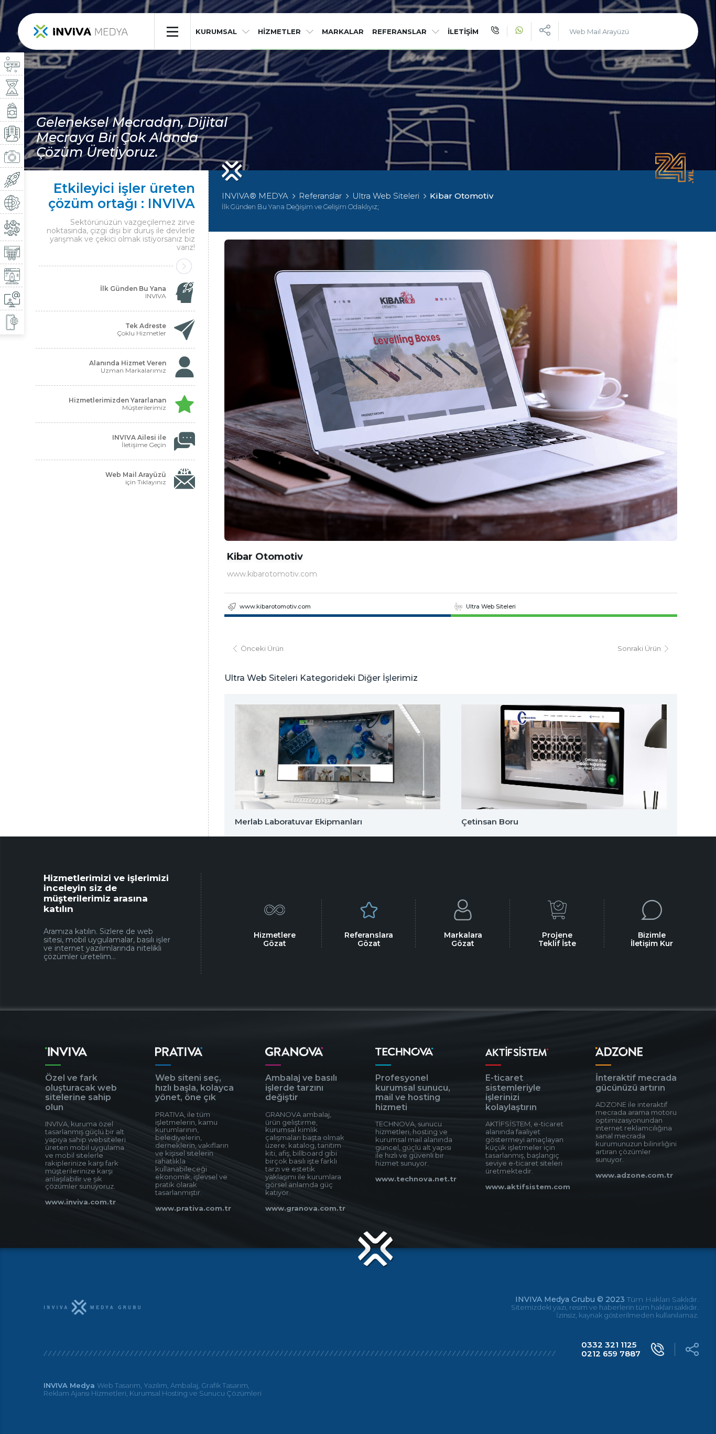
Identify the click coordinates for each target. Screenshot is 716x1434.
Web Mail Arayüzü (599, 31)
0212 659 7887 (611, 1353)
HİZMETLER (279, 32)
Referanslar (320, 195)
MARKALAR (343, 32)
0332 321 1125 (608, 1344)
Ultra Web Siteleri (385, 195)
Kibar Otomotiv (461, 195)
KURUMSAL (216, 32)
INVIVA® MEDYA (255, 195)
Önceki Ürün (262, 649)
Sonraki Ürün (639, 649)
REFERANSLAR (399, 32)
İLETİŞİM (463, 32)
